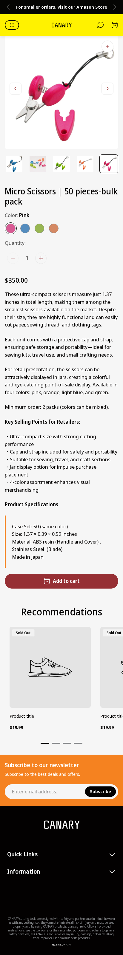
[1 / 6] (14, 163)
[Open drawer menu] (12, 25)
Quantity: (15, 242)
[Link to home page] (61, 824)
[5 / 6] (108, 163)
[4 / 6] (85, 163)
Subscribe (100, 792)
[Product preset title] (50, 667)
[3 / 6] (61, 163)
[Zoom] (107, 46)
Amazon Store (91, 7)
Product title (22, 716)
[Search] (100, 25)
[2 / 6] (37, 163)
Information (23, 871)
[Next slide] (114, 7)
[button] (45, 743)
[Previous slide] (8, 7)
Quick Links (22, 854)
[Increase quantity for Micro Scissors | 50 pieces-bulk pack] (41, 258)
